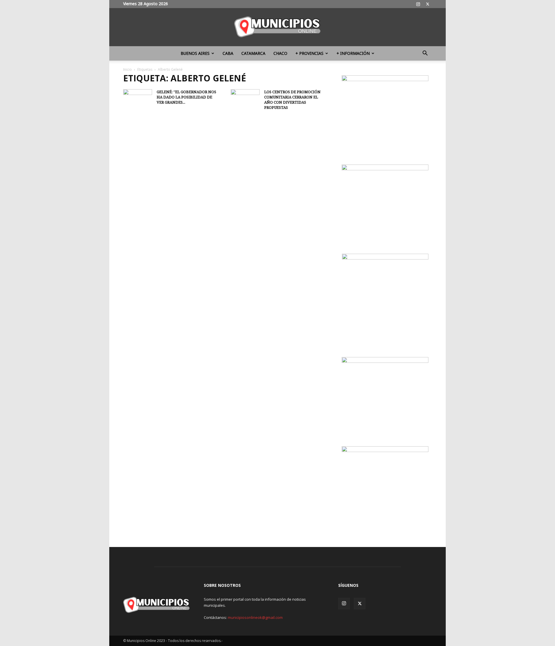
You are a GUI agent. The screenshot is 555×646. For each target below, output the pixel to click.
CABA (228, 53)
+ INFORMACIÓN (353, 53)
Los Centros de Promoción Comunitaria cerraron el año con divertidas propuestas (292, 99)
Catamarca (253, 53)
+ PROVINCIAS (309, 53)
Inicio (127, 69)
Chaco (280, 53)
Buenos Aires (195, 53)
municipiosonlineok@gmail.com (255, 617)
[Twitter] (427, 4)
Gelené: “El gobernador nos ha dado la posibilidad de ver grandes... (186, 97)
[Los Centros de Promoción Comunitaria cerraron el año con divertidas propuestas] (245, 99)
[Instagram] (418, 4)
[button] (425, 54)
